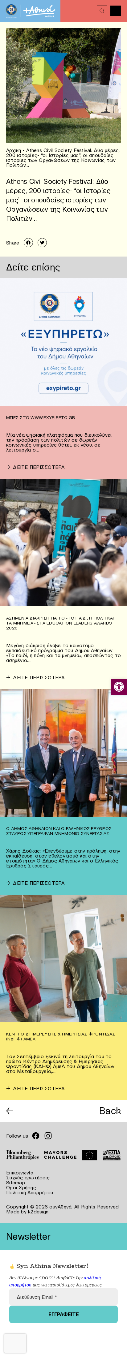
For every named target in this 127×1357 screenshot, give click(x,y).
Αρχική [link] (13, 150)
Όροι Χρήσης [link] (21, 1187)
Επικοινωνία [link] (19, 1172)
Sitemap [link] (15, 1182)
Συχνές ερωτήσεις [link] (28, 1177)
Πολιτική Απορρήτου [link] (29, 1192)
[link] (119, 687)
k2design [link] (38, 1211)
